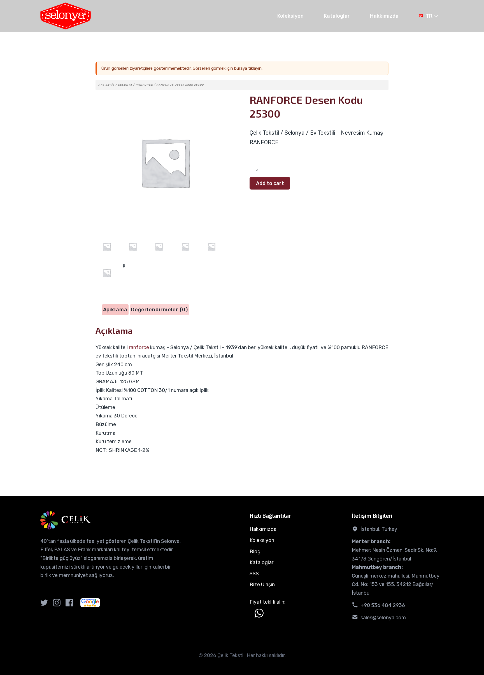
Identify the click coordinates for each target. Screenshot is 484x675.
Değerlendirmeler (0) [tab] (159, 310)
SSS (254, 574)
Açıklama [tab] (115, 310)
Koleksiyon (290, 16)
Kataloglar (337, 16)
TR (429, 16)
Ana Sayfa (106, 85)
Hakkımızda (384, 16)
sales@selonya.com (383, 618)
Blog (255, 551)
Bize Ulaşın (262, 584)
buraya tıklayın (248, 68)
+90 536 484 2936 (382, 605)
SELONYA (125, 85)
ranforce (139, 347)
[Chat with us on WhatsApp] (259, 613)
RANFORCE (144, 85)
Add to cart (270, 183)
